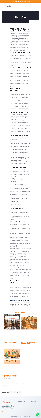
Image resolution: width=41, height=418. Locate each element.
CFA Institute (21, 224)
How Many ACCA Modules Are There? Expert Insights (11, 341)
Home (32, 21)
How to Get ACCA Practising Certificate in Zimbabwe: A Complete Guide (28, 342)
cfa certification (12, 384)
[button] (38, 415)
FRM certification (31, 384)
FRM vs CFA (5, 386)
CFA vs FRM (20, 384)
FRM (24, 384)
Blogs (35, 21)
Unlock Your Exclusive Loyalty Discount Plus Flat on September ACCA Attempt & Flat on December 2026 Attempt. (20, 1)
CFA (23, 49)
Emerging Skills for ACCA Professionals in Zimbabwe (11, 376)
